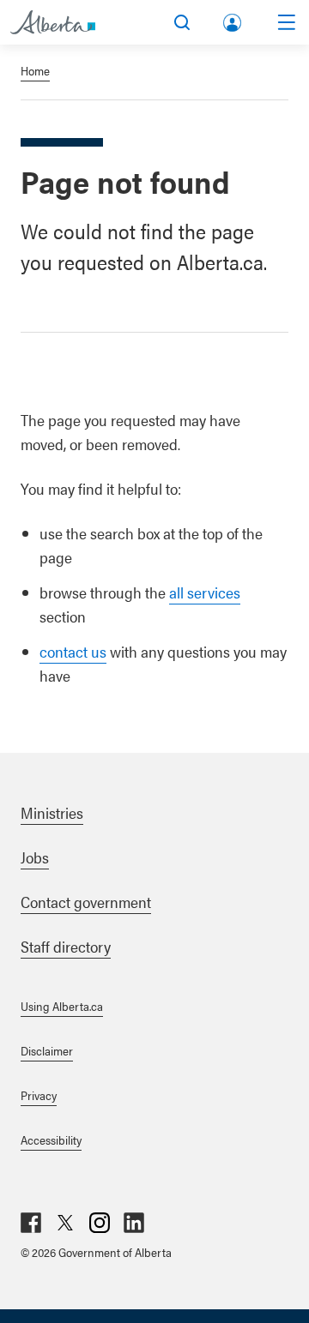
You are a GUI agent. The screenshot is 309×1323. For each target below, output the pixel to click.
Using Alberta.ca (62, 1005)
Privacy (39, 1095)
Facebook (31, 1222)
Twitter (65, 1222)
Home (35, 70)
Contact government (86, 901)
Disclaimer (47, 1050)
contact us (72, 651)
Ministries (52, 812)
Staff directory (66, 946)
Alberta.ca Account (233, 19)
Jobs (35, 857)
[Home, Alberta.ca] (52, 22)
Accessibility (51, 1139)
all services (204, 592)
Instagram (99, 1222)
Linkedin (134, 1222)
